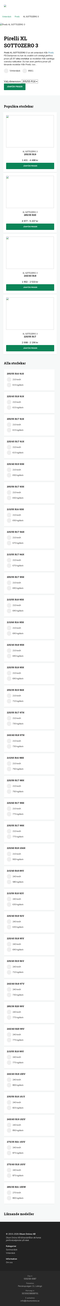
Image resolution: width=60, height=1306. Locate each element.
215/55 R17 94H (15, 554)
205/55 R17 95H (15, 577)
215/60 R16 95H (15, 622)
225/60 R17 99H (15, 803)
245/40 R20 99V (15, 1028)
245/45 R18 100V (16, 1074)
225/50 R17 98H (15, 780)
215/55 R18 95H (15, 599)
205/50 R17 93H (15, 486)
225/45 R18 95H (15, 644)
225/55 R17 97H (15, 712)
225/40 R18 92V (15, 916)
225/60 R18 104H (16, 848)
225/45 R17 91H (15, 441)
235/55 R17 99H (15, 825)
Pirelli (17, 16)
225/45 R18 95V (15, 938)
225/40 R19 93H (15, 464)
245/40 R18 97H (15, 735)
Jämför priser (14, 86)
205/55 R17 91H (15, 419)
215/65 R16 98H (15, 757)
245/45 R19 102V (16, 1119)
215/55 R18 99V (15, 1051)
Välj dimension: (12, 81)
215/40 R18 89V (15, 870)
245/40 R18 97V (15, 983)
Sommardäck (11, 1249)
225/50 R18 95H (15, 667)
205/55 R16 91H (15, 373)
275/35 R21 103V (16, 1141)
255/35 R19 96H (15, 690)
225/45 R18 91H (15, 396)
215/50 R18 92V (15, 893)
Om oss (9, 1262)
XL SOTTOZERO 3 (30, 153)
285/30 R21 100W (16, 1187)
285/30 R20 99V (15, 1006)
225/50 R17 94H (15, 532)
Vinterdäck (6, 16)
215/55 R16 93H (15, 509)
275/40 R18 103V (16, 1164)
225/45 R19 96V (15, 961)
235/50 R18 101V (16, 1096)
